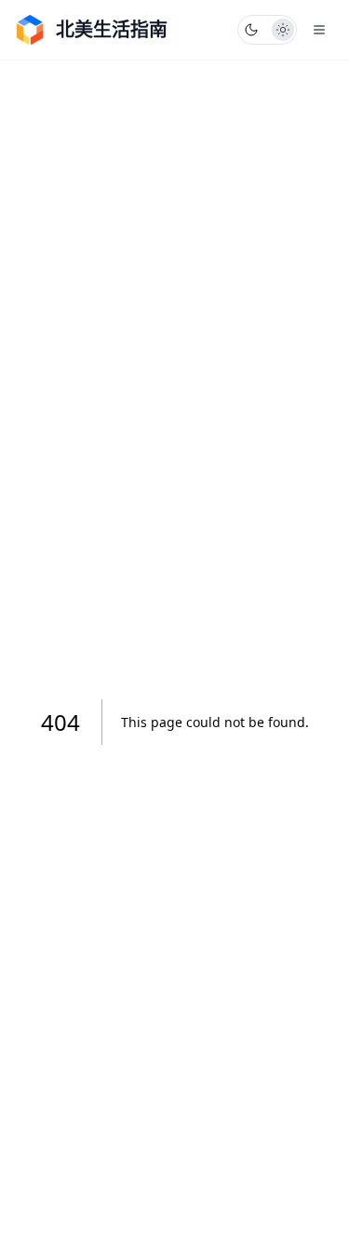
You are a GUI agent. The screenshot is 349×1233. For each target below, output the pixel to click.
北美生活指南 (112, 30)
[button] (267, 30)
